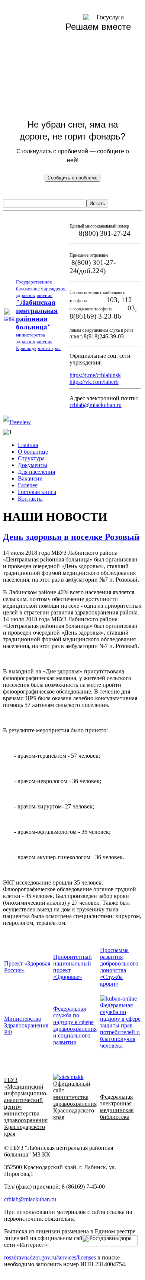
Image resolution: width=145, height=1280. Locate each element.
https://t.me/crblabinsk (95, 375)
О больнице (33, 451)
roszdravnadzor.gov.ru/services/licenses (50, 1257)
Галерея (28, 485)
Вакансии (30, 478)
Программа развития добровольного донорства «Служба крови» (119, 967)
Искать (97, 203)
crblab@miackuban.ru (96, 405)
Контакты (30, 498)
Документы (32, 465)
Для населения (36, 472)
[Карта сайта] (17, 422)
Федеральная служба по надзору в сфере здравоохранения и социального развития (75, 1025)
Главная (28, 445)
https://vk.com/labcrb (94, 382)
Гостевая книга (37, 492)
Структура (31, 458)
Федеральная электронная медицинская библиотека (116, 1106)
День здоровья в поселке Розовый (71, 537)
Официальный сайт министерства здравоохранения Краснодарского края (75, 1100)
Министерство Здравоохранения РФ (26, 1025)
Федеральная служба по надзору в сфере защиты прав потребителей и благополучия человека (120, 1025)
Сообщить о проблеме (72, 178)
